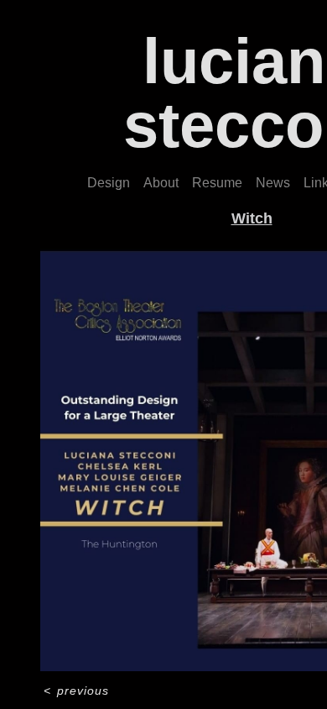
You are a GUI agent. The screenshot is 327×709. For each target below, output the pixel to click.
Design (108, 183)
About (161, 183)
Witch (251, 218)
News (273, 183)
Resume (217, 183)
